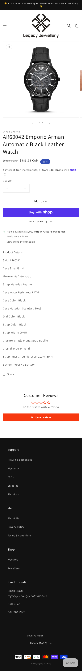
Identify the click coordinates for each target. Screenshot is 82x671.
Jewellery (13, 568)
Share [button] (10, 374)
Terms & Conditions (20, 535)
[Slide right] (49, 123)
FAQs (11, 477)
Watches (13, 559)
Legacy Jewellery (44, 664)
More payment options (41, 221)
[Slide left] (32, 123)
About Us (13, 518)
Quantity (7, 180)
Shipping (13, 485)
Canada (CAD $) (38, 643)
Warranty (13, 468)
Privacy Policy (16, 527)
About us (13, 494)
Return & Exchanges (20, 459)
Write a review (41, 417)
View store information (21, 241)
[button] (5, 25)
